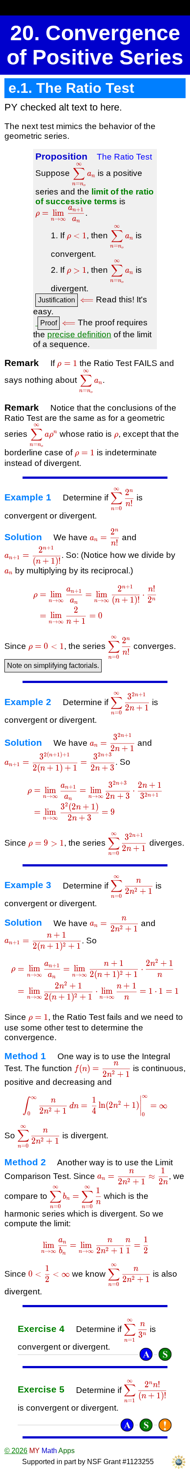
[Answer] (146, 1354)
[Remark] (165, 1425)
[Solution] (165, 1354)
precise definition (79, 334)
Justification (56, 300)
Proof (48, 323)
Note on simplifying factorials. (53, 665)
